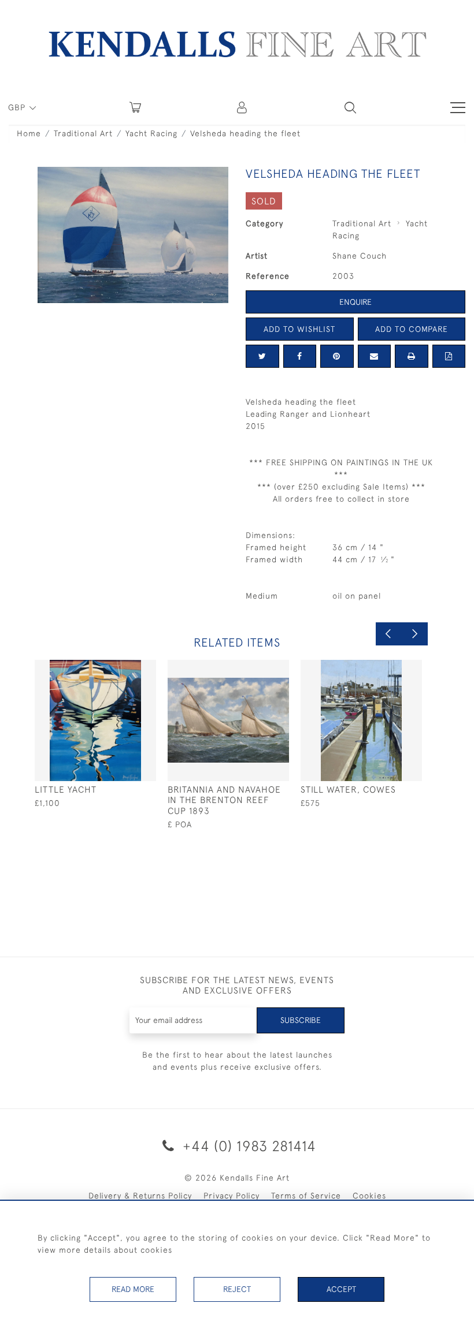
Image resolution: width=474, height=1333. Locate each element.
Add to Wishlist (299, 329)
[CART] (135, 107)
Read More (133, 1289)
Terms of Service (306, 1195)
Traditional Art (83, 133)
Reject (237, 1289)
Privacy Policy (231, 1195)
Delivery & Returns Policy (140, 1195)
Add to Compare (411, 329)
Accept (341, 1289)
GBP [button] (18, 107)
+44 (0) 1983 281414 (247, 1145)
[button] (350, 107)
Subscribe (300, 1020)
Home (29, 133)
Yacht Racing (151, 133)
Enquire (355, 302)
